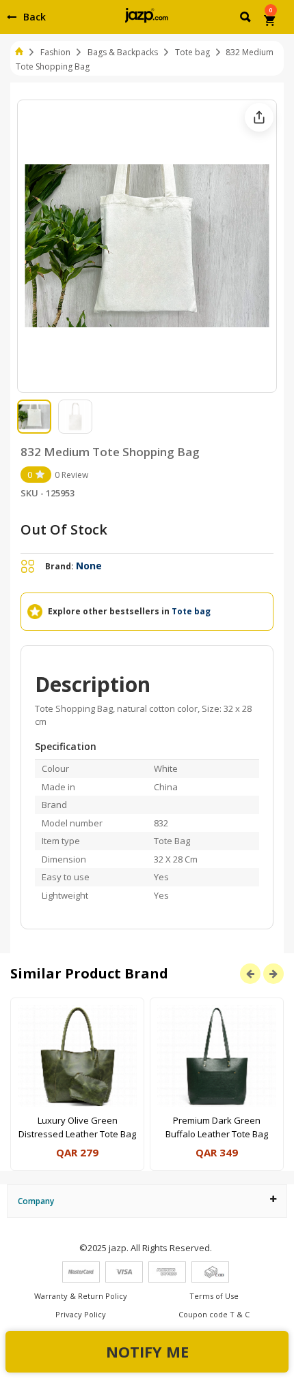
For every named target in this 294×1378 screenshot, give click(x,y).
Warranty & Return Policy (80, 1296)
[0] (270, 22)
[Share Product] (259, 117)
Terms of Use (214, 1296)
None (89, 565)
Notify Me (147, 1351)
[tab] (147, 1201)
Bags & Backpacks (123, 52)
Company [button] (36, 1201)
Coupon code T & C (214, 1314)
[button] (246, 19)
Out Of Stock (64, 529)
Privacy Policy (80, 1314)
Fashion (55, 52)
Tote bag (192, 52)
